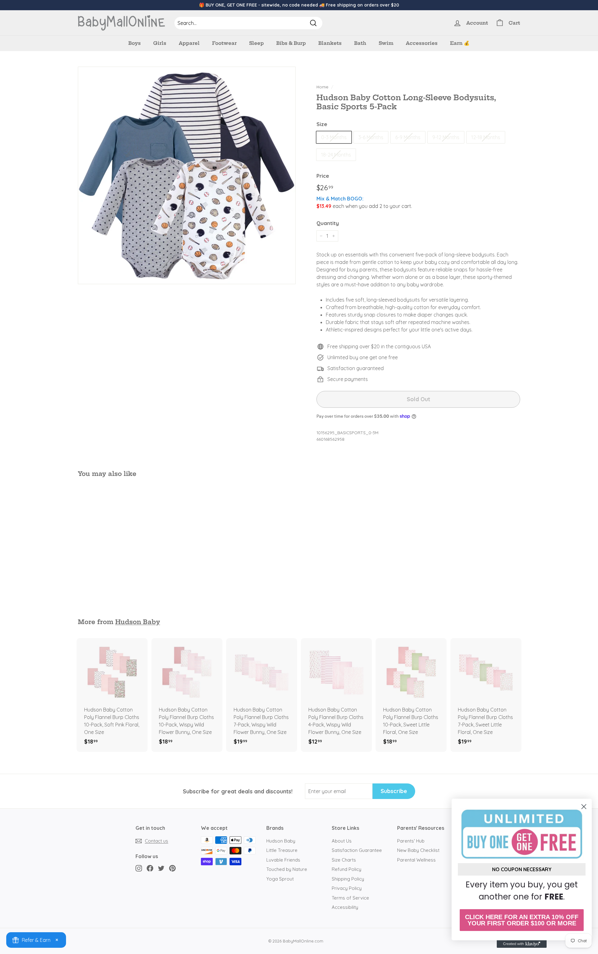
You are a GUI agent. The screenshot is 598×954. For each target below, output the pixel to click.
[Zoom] (186, 175)
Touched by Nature (286, 869)
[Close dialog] (583, 806)
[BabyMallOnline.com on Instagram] (138, 868)
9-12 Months (445, 137)
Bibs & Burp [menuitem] (291, 43)
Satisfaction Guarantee (357, 850)
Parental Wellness (416, 860)
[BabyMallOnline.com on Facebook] (150, 868)
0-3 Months (334, 137)
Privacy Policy (347, 888)
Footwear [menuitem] (224, 43)
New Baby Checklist (418, 850)
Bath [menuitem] (360, 43)
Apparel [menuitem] (189, 43)
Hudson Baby (137, 622)
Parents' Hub (411, 841)
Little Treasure (281, 850)
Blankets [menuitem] (330, 43)
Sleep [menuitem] (256, 43)
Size (321, 124)
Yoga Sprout (280, 879)
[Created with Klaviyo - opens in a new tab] (522, 944)
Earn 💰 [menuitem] (460, 43)
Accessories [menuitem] (422, 43)
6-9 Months (407, 137)
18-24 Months (336, 155)
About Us (342, 841)
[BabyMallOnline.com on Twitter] (161, 868)
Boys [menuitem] (134, 43)
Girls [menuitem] (159, 43)
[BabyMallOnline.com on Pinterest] (172, 868)
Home (322, 86)
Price (322, 175)
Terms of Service (350, 898)
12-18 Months (485, 137)
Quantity (327, 223)
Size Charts (344, 860)
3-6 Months (370, 137)
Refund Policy (346, 869)
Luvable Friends (283, 860)
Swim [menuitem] (386, 43)
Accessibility (345, 907)
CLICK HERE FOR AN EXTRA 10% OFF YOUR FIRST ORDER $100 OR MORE (521, 920)
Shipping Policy (348, 879)
